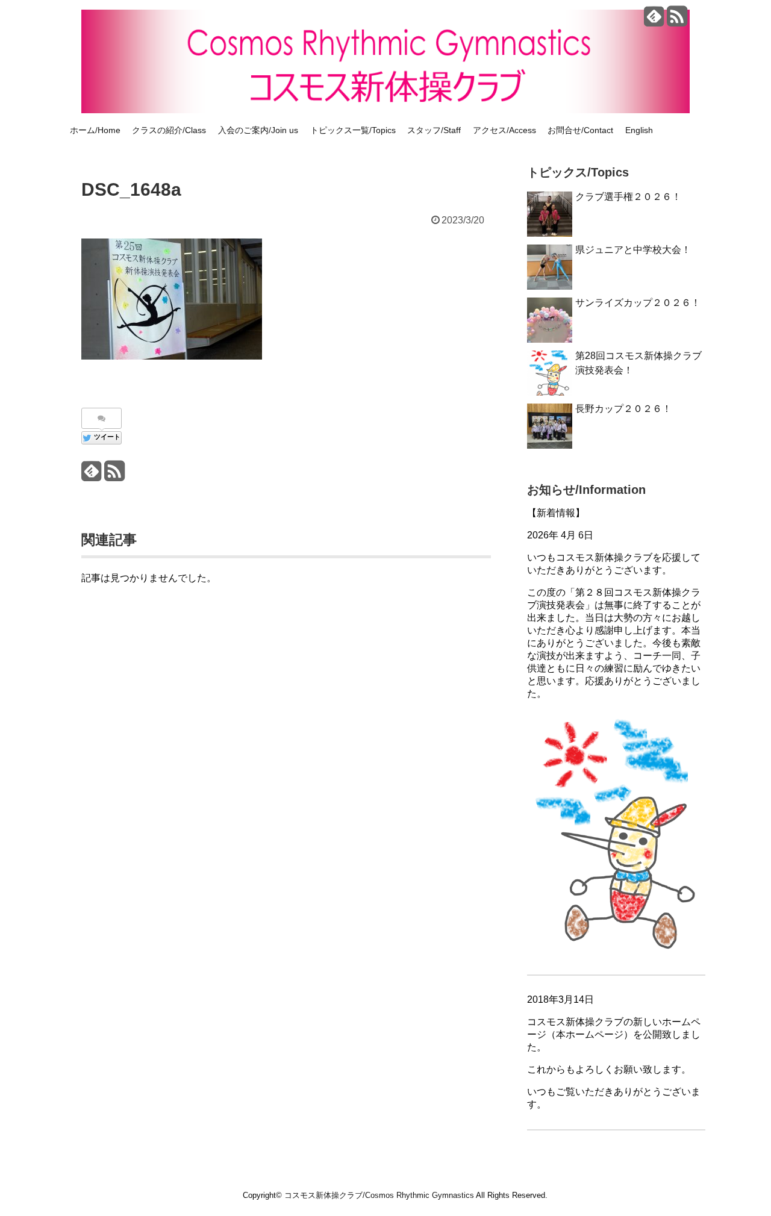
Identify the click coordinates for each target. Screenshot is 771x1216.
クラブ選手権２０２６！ (628, 197)
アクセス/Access (504, 130)
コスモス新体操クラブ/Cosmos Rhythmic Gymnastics (379, 1195)
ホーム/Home (95, 130)
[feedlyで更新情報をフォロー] (654, 20)
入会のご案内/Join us (258, 130)
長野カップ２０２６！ (623, 409)
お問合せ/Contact (580, 130)
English (639, 130)
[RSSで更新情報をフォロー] (677, 20)
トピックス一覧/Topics (353, 130)
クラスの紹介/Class (169, 130)
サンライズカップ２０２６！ (638, 303)
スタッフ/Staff (434, 130)
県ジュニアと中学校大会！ (633, 250)
